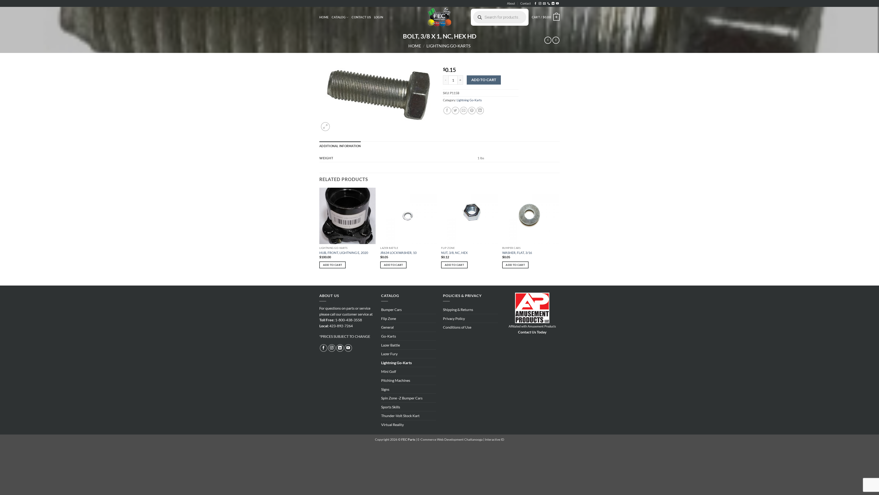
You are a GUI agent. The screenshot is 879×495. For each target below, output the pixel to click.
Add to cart (483, 80)
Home (323, 17)
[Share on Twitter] (455, 110)
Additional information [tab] (340, 146)
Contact (525, 3)
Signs (385, 389)
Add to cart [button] (332, 264)
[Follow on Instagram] (540, 3)
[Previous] (319, 236)
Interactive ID (494, 439)
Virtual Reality (392, 424)
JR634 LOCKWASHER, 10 (398, 253)
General (387, 327)
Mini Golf (388, 371)
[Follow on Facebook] (535, 3)
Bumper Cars (391, 309)
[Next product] (547, 40)
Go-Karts (388, 336)
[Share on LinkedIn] (480, 110)
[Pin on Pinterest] (472, 110)
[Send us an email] (544, 3)
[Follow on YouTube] (557, 3)
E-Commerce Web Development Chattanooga (450, 439)
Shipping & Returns (458, 309)
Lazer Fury (389, 354)
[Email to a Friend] (463, 110)
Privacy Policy (454, 318)
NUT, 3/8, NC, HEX (454, 253)
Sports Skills (390, 407)
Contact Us (361, 17)
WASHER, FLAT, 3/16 (517, 253)
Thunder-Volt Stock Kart (400, 415)
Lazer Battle (390, 345)
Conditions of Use (457, 327)
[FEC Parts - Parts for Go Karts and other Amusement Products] (439, 17)
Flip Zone (388, 318)
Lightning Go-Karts (448, 45)
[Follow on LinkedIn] (553, 3)
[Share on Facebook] (447, 110)
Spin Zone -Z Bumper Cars (402, 398)
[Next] (558, 236)
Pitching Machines (395, 380)
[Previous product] (555, 40)
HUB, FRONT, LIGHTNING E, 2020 (343, 253)
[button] (378, 17)
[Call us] (548, 3)
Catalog (338, 17)
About (511, 3)
